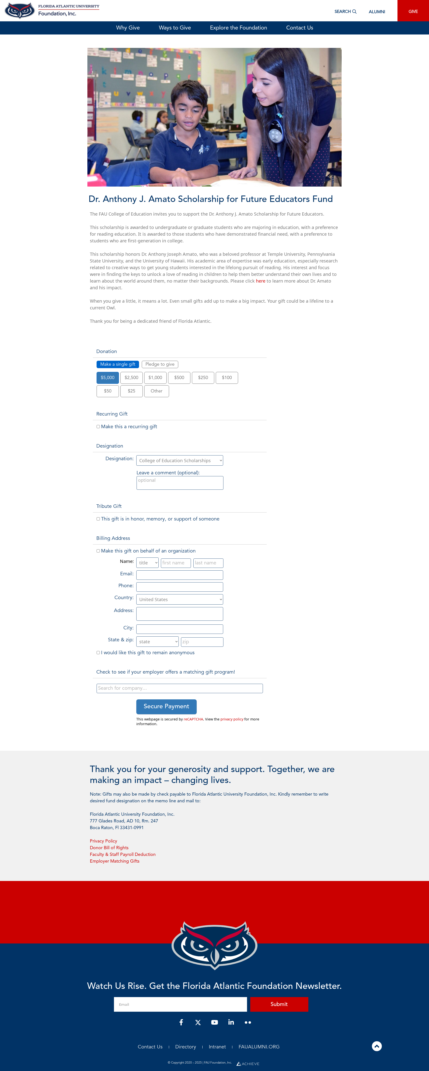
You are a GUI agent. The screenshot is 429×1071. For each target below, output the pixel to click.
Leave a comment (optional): (168, 473)
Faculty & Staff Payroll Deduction (123, 854)
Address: (124, 610)
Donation (106, 351)
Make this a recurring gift (129, 426)
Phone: (126, 586)
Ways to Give (175, 28)
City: (128, 628)
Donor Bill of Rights (109, 848)
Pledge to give (160, 364)
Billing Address (113, 538)
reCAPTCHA (193, 719)
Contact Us (299, 28)
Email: (127, 574)
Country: (124, 597)
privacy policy (231, 719)
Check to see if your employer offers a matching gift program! (165, 672)
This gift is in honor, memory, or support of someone (160, 519)
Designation (109, 446)
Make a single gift (117, 364)
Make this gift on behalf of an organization (148, 551)
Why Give (128, 28)
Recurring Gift (112, 414)
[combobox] (180, 688)
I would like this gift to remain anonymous (148, 652)
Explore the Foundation (238, 28)
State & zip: (121, 640)
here (260, 281)
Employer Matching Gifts (115, 861)
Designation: (120, 458)
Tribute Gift (109, 506)
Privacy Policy (103, 841)
